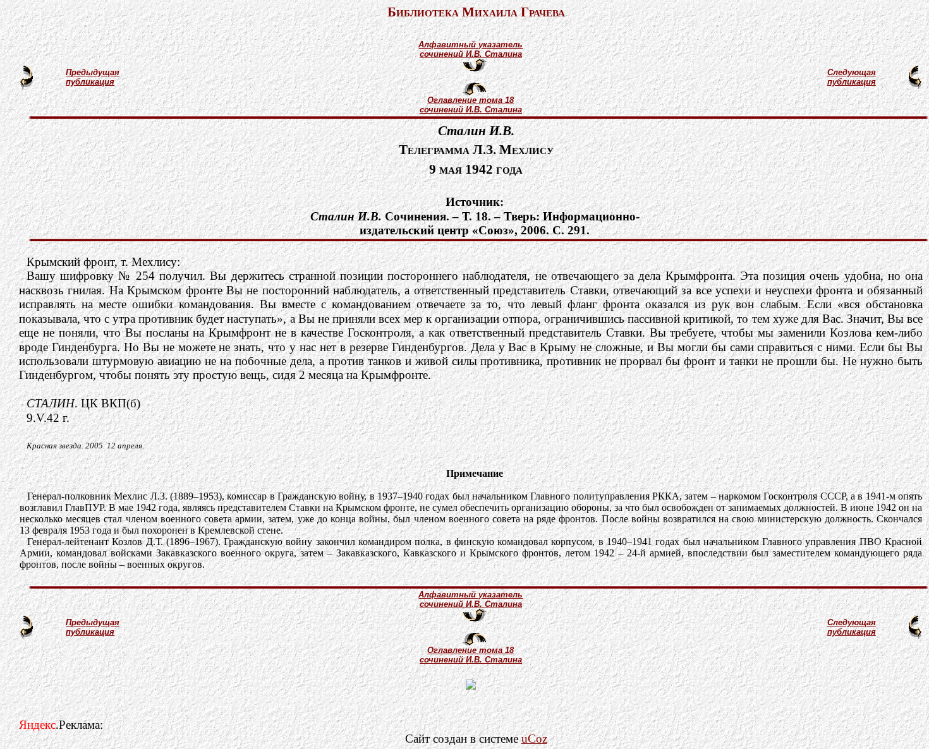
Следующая (851, 72)
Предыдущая (92, 72)
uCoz (534, 738)
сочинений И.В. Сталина (471, 54)
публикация (90, 82)
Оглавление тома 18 (470, 100)
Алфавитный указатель (470, 44)
